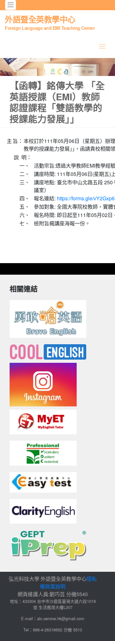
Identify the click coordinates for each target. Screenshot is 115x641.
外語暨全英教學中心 (50, 22)
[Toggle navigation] (10, 5)
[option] (57, 67)
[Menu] (102, 46)
